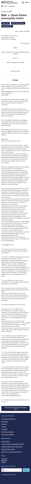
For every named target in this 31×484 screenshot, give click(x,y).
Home (5, 6)
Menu (26, 2)
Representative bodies (8, 449)
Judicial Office (5, 441)
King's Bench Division (18, 23)
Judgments (12, 6)
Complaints (4, 421)
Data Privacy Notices (7, 432)
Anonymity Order (7, 26)
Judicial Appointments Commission (12, 447)
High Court (5, 23)
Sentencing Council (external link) (11, 452)
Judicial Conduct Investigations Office (12, 444)
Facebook (4, 459)
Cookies (3, 427)
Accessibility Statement (8, 419)
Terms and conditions (7, 434)
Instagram (4, 460)
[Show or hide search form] (23, 2)
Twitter (3, 462)
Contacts (4, 424)
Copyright (4, 429)
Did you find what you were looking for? (15, 408)
